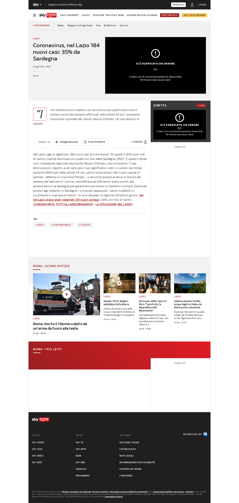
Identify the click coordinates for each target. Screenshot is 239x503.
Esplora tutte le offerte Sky (65, 4)
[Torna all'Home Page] (48, 15)
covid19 (84, 225)
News (61, 25)
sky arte (37, 462)
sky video (38, 455)
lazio (40, 225)
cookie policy (128, 449)
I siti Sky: (36, 435)
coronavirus (61, 225)
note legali (126, 455)
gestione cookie (129, 442)
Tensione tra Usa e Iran (108, 15)
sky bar (80, 462)
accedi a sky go (192, 434)
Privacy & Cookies (100, 491)
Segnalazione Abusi (114, 496)
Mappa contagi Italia (80, 25)
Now (78, 455)
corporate (126, 475)
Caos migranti (69, 15)
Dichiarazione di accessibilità (137, 462)
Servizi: (79, 435)
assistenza (179, 491)
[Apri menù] (34, 15)
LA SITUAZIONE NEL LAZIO (114, 204)
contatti (190, 491)
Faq (98, 25)
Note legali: (125, 435)
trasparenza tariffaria (163, 491)
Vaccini (124, 25)
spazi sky (81, 469)
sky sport (38, 442)
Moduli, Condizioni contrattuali (76, 491)
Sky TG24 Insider (194, 15)
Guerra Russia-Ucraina (142, 15)
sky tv (79, 442)
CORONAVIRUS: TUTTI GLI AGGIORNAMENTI (63, 204)
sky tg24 (37, 449)
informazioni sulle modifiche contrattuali (128, 491)
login (202, 4)
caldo (86, 15)
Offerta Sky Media (130, 469)
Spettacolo (169, 15)
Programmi (82, 475)
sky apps (81, 449)
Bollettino (110, 25)
